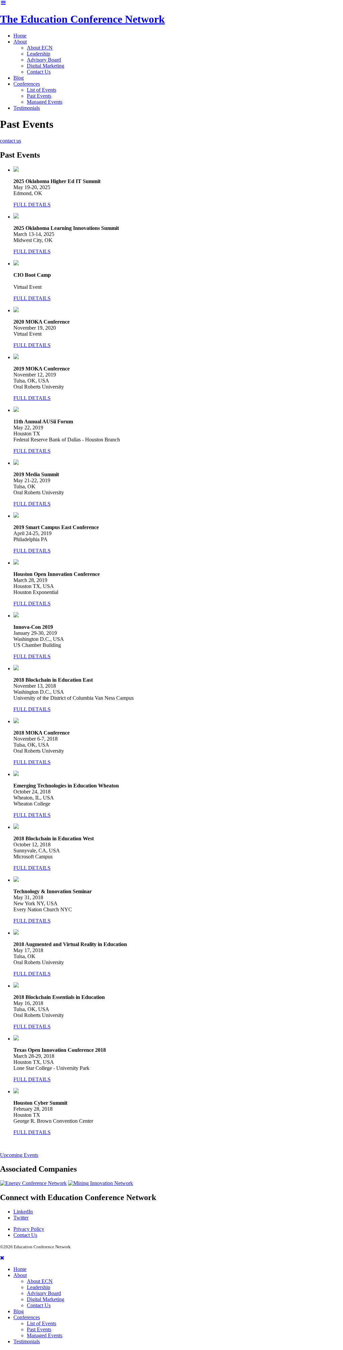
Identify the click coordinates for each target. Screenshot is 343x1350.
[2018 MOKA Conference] (16, 721)
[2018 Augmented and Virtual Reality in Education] (16, 933)
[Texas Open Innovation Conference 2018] (16, 1038)
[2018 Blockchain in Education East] (16, 668)
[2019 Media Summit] (16, 463)
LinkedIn (23, 1211)
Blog (18, 78)
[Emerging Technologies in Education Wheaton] (16, 774)
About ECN (40, 48)
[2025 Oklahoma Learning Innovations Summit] (16, 217)
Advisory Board (44, 60)
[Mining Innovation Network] (100, 1183)
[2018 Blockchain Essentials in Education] (16, 986)
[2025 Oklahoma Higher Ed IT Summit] (16, 170)
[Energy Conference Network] (33, 1183)
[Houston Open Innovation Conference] (16, 563)
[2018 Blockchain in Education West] (16, 827)
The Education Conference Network (82, 19)
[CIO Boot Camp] (16, 263)
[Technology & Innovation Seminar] (16, 880)
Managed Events (44, 102)
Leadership (38, 54)
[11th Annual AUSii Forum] (16, 410)
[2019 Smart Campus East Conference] (16, 516)
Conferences (26, 84)
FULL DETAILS (32, 204)
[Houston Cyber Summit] (16, 1091)
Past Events (39, 96)
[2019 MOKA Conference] (16, 357)
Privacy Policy (28, 1229)
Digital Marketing (45, 66)
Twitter (20, 1217)
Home (19, 35)
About (20, 42)
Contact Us (39, 72)
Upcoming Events (19, 1155)
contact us (10, 141)
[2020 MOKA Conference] (16, 310)
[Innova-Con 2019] (16, 615)
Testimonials (26, 108)
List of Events (41, 90)
